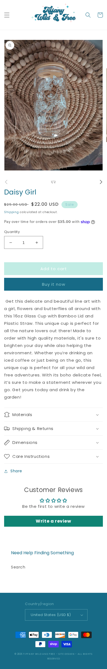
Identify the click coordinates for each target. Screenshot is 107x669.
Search (18, 567)
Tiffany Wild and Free (39, 654)
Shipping (11, 212)
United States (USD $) (51, 614)
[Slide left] (6, 182)
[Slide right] (101, 182)
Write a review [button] (53, 521)
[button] (7, 15)
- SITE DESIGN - (67, 654)
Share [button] (16, 471)
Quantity (12, 231)
